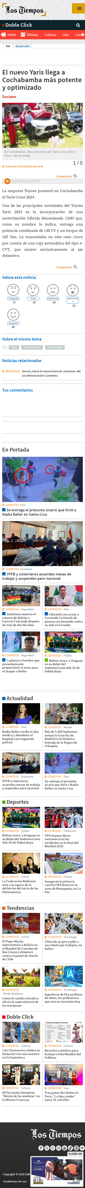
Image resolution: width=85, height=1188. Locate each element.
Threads (76, 1148)
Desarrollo (22, 46)
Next (83, 35)
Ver (9, 46)
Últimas (32, 34)
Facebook (41, 1148)
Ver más (7, 705)
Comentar (64, 176)
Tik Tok (70, 1148)
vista (5, 457)
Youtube (64, 1148)
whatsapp (53, 1148)
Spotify (82, 1148)
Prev (1, 35)
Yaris (14, 347)
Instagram (58, 1148)
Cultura (50, 34)
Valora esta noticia (19, 277)
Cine (65, 34)
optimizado (55, 347)
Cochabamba (32, 347)
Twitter (47, 1148)
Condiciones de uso (15, 1181)
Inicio (12, 34)
